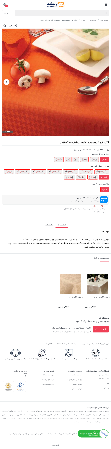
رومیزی (83, 20)
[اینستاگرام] (25, 375)
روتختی (106, 387)
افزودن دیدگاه (101, 329)
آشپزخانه (93, 20)
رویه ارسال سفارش (48, 384)
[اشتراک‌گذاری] (15, 26)
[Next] (6, 82)
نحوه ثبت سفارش (48, 375)
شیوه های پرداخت (48, 379)
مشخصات (49, 225)
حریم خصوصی (77, 384)
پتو (108, 383)
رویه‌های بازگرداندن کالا (74, 379)
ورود (6, 13)
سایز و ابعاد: (103, 166)
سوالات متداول (76, 375)
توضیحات (62, 225)
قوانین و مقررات (76, 388)
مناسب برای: (103, 183)
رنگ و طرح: (104, 153)
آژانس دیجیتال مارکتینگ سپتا (18, 434)
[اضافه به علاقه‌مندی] (10, 26)
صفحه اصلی (104, 20)
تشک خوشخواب (103, 378)
